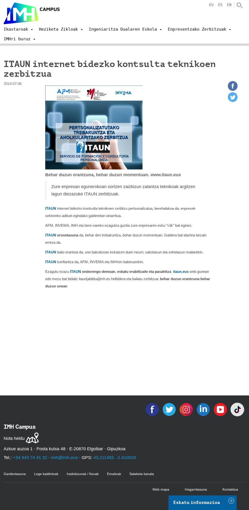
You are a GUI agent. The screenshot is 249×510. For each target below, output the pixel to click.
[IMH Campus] (32, 13)
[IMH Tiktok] (237, 409)
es (220, 5)
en (229, 5)
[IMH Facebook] (152, 409)
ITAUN (50, 208)
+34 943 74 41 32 (30, 457)
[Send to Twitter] (233, 101)
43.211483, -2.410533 (114, 457)
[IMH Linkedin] (203, 409)
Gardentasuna (15, 474)
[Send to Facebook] (233, 89)
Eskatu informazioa (196, 502)
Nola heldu (14, 438)
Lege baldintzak (46, 474)
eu (211, 5)
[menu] (18, 29)
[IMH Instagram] (186, 409)
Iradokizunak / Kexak (83, 474)
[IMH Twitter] (169, 409)
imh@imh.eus (64, 457)
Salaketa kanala (141, 474)
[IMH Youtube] (220, 409)
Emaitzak (114, 474)
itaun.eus (181, 271)
